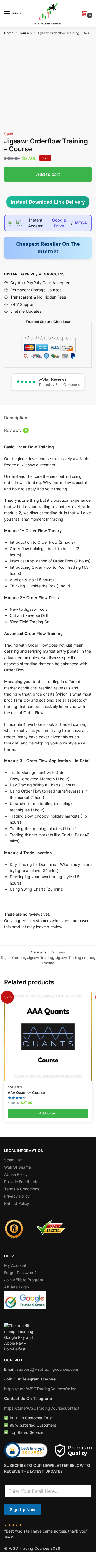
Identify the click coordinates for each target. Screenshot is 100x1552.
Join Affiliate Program (23, 1279)
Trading (48, 963)
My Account (15, 1265)
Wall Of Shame (17, 1167)
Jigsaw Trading (40, 957)
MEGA (81, 222)
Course (18, 957)
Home (9, 33)
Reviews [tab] (15, 430)
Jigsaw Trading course (74, 957)
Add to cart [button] (48, 1113)
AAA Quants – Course (26, 1092)
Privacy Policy (17, 1196)
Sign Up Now (23, 1509)
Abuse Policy (16, 1174)
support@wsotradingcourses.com (47, 1369)
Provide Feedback (20, 1181)
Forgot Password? (20, 1272)
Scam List (13, 1160)
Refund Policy (16, 1203)
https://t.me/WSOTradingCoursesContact (41, 1408)
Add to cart (48, 174)
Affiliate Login (16, 1287)
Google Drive (59, 223)
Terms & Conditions (21, 1188)
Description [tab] (15, 417)
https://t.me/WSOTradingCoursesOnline (40, 1388)
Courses (25, 33)
